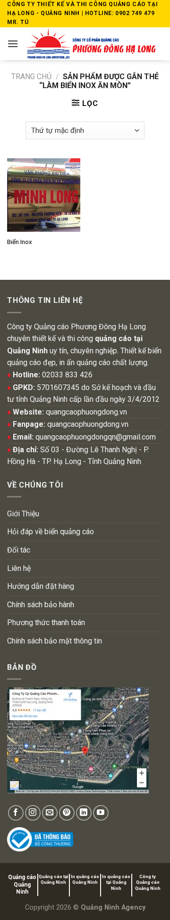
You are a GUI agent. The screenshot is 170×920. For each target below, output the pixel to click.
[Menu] (12, 43)
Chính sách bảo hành (40, 604)
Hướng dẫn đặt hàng (40, 586)
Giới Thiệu (23, 513)
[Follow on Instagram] (33, 813)
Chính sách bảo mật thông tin (54, 640)
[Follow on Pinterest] (67, 813)
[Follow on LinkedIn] (84, 813)
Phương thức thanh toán (46, 622)
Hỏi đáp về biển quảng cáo (50, 531)
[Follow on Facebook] (16, 813)
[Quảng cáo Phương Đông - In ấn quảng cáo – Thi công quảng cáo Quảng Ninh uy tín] (91, 43)
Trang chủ (31, 76)
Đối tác (18, 549)
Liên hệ (19, 568)
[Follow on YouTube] (101, 813)
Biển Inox (19, 241)
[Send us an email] (50, 813)
